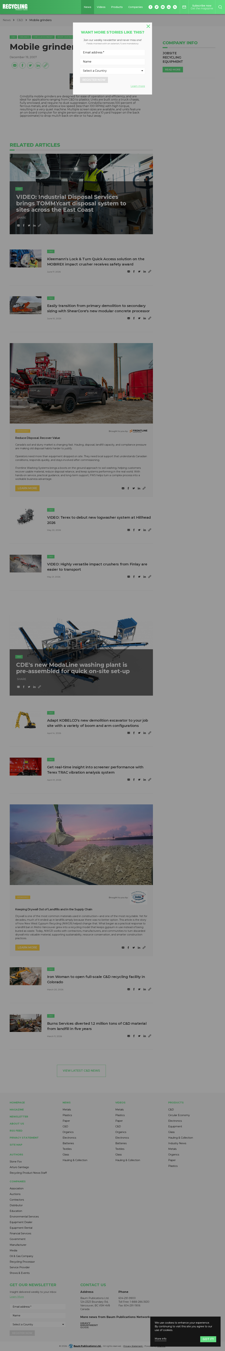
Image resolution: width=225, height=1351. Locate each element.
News (87, 7)
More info (160, 1338)
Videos (101, 7)
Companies (135, 7)
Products (117, 7)
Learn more (138, 86)
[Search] (220, 7)
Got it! (208, 1339)
